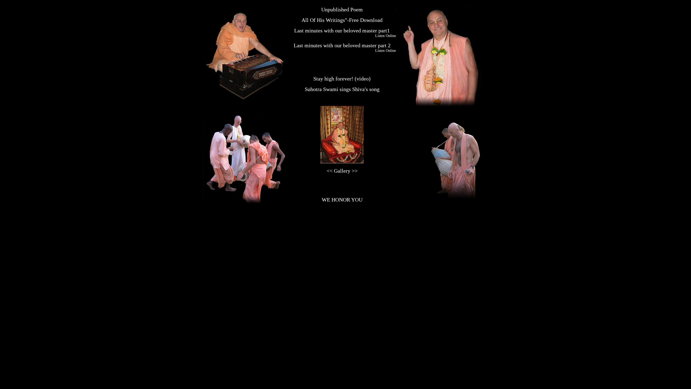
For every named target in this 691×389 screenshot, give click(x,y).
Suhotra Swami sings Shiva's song (342, 89)
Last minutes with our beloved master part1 (342, 30)
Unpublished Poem (342, 9)
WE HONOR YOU (342, 200)
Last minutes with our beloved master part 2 (342, 45)
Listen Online (385, 36)
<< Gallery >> (342, 171)
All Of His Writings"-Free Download (342, 20)
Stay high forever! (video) (342, 79)
